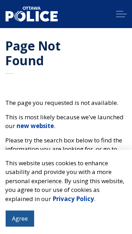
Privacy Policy (73, 199)
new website (35, 126)
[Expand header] (121, 14)
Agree (20, 218)
